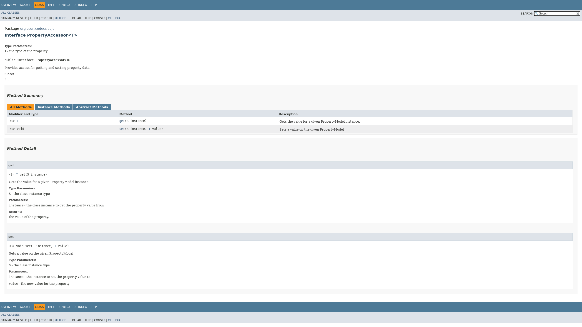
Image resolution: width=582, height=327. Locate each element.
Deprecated (66, 5)
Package (25, 5)
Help (93, 5)
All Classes (10, 12)
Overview (8, 5)
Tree (51, 5)
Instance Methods (54, 107)
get (122, 121)
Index (82, 5)
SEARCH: (527, 13)
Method (60, 18)
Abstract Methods (92, 107)
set (122, 129)
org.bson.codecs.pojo (37, 28)
